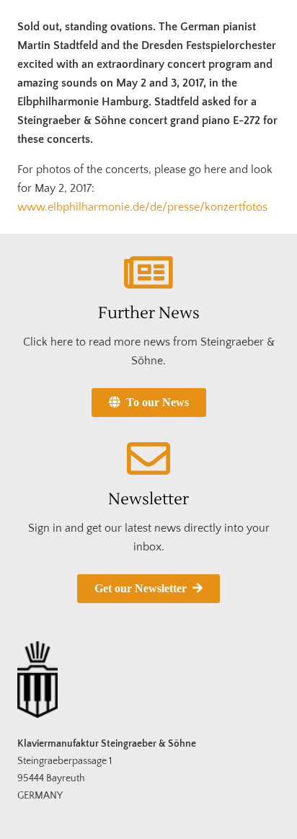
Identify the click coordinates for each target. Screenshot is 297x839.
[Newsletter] (148, 458)
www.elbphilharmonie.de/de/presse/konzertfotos (142, 207)
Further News (149, 313)
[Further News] (148, 272)
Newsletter (148, 499)
